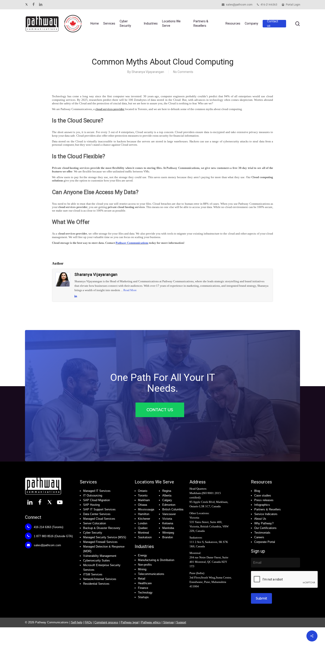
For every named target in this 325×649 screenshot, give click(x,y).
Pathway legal (130, 622)
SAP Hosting (91, 504)
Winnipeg (168, 532)
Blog (257, 490)
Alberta (166, 495)
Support (181, 622)
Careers (259, 537)
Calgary (167, 500)
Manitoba (168, 528)
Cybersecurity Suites (96, 560)
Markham (144, 500)
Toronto (142, 495)
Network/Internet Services (99, 579)
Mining (142, 569)
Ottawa (142, 504)
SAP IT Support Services (99, 509)
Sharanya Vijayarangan (148, 72)
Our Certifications (265, 528)
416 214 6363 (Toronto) (48, 527)
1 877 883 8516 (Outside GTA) (53, 536)
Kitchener (144, 518)
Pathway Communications (132, 242)
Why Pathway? (263, 523)
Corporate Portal (264, 542)
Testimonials (262, 532)
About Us (260, 518)
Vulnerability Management (99, 555)
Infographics (262, 504)
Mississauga (146, 509)
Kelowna (167, 523)
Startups (143, 597)
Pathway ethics (151, 622)
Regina (166, 490)
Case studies (262, 495)
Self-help (76, 622)
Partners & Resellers (267, 509)
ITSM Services (92, 574)
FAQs (88, 622)
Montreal (143, 532)
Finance (143, 588)
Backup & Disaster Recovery (101, 528)
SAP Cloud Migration (96, 500)
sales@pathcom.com (47, 545)
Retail (141, 578)
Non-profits (145, 564)
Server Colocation (94, 523)
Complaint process (106, 622)
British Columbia (172, 509)
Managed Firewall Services (100, 542)
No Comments (183, 72)
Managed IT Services (97, 490)
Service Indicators (265, 514)
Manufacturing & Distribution (156, 560)
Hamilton (143, 514)
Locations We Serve (154, 482)
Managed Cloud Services (99, 518)
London (142, 523)
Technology (145, 592)
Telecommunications (151, 574)
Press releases (263, 500)
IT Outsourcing (92, 495)
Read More (130, 290)
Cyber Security (92, 532)
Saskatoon (145, 537)
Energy (142, 555)
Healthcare (145, 583)
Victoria (167, 518)
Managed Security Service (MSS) (104, 537)
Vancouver (169, 514)
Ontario (142, 490)
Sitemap (168, 622)
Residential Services (96, 583)
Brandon (167, 537)
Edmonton (168, 504)
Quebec (143, 528)
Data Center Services (97, 514)
